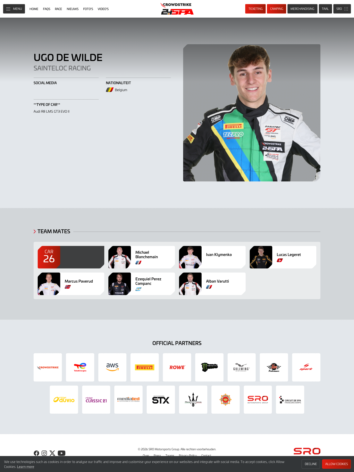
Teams (170, 455)
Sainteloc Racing (62, 67)
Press (157, 455)
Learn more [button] (25, 466)
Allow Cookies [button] (336, 464)
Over (146, 455)
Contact (206, 455)
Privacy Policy (188, 455)
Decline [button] (311, 464)
